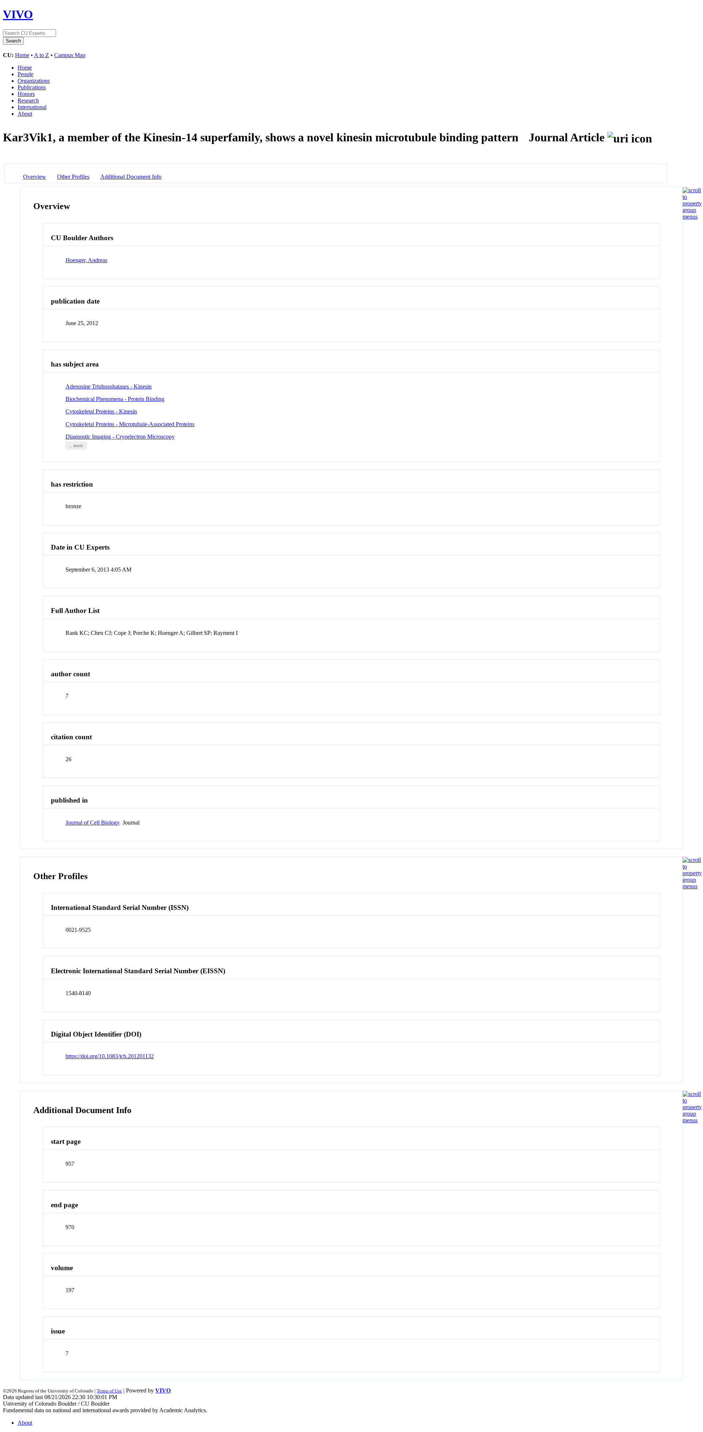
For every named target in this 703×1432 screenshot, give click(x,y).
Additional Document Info (130, 177)
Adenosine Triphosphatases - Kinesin (109, 386)
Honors (26, 94)
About (25, 114)
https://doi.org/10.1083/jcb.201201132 (110, 1056)
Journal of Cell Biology (93, 822)
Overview (34, 177)
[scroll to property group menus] (692, 216)
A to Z (41, 55)
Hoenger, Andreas (86, 260)
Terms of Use (109, 1391)
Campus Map (69, 55)
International (32, 107)
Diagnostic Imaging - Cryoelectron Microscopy (120, 437)
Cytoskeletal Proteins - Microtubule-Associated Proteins (130, 424)
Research (28, 100)
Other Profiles (73, 177)
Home (22, 55)
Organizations (34, 81)
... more (76, 445)
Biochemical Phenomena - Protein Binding (115, 399)
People (25, 74)
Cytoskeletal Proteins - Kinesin (101, 411)
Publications (32, 87)
